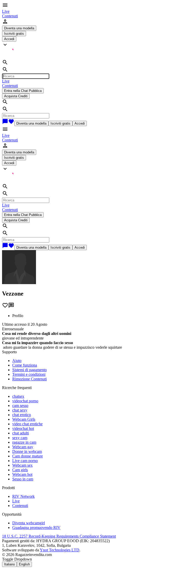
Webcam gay (22, 447)
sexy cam (19, 437)
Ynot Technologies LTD (59, 550)
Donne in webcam (27, 451)
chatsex (18, 396)
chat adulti (20, 433)
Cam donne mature (27, 456)
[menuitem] (5, 11)
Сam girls (20, 470)
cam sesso (20, 405)
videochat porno (25, 401)
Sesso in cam (22, 479)
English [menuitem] (24, 564)
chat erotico (21, 415)
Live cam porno (25, 460)
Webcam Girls (23, 419)
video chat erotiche (27, 424)
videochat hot (23, 428)
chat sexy (19, 410)
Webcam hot (22, 474)
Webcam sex (22, 465)
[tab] (103, 315)
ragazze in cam (24, 442)
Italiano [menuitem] (9, 564)
